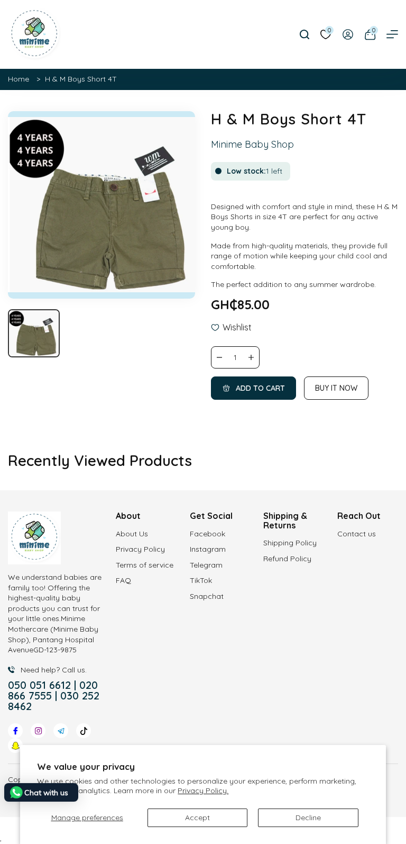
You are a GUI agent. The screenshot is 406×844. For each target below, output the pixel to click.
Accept (197, 817)
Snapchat (207, 596)
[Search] (304, 34)
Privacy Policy (140, 549)
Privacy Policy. (203, 790)
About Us (132, 533)
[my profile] (348, 34)
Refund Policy (287, 558)
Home (18, 79)
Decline (308, 817)
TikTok (201, 580)
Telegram (206, 565)
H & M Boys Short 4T (81, 79)
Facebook (207, 533)
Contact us (356, 533)
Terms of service (144, 565)
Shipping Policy (290, 542)
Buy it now (336, 388)
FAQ (123, 580)
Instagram (208, 549)
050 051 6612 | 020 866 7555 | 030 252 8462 (53, 696)
